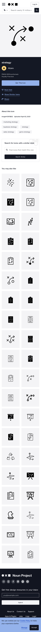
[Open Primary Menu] (3, 4)
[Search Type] (5, 10)
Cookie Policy (25, 621)
